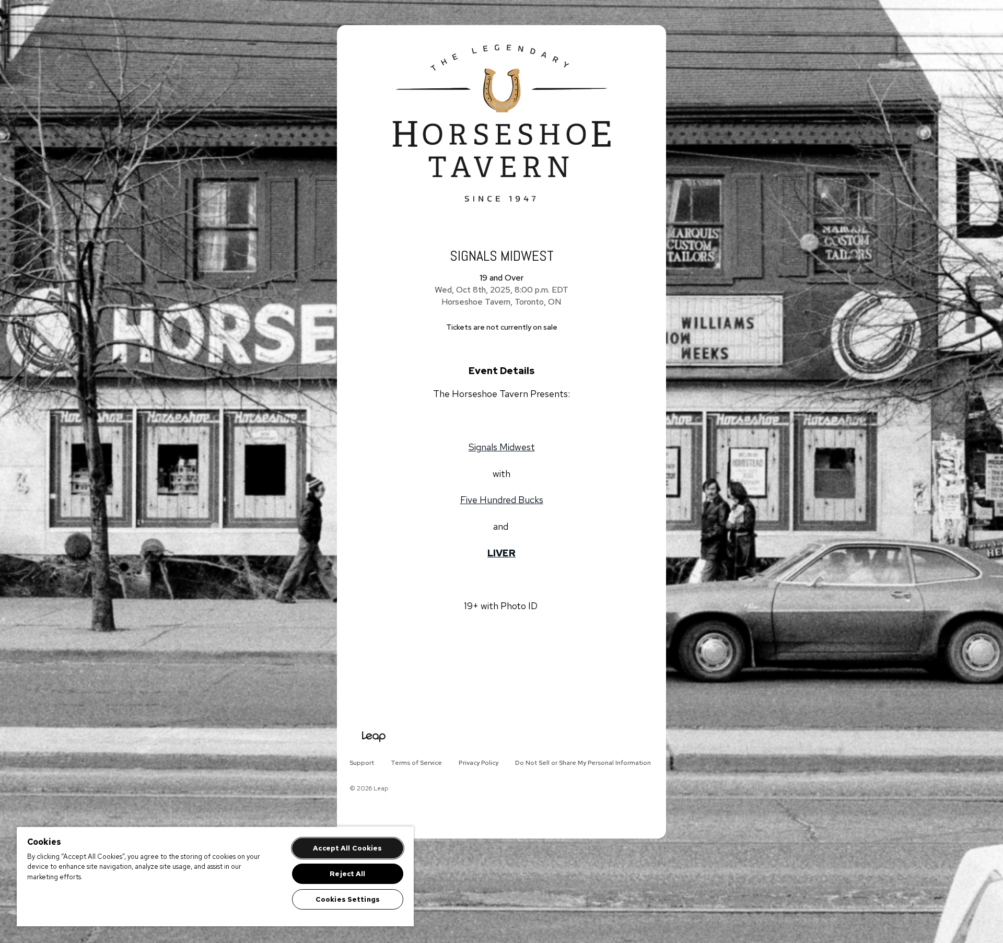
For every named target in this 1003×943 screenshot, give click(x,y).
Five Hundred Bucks (501, 500)
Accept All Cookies (347, 848)
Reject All (347, 873)
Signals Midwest (502, 447)
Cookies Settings (348, 899)
